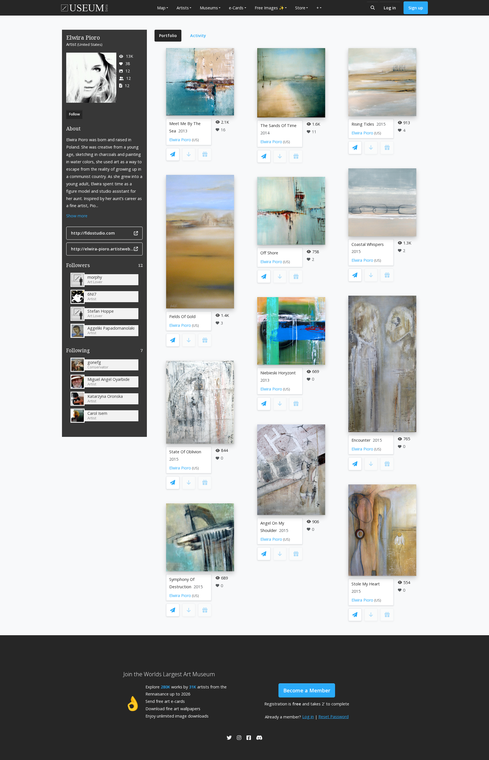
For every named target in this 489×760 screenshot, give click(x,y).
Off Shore (269, 253)
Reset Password (333, 716)
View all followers (105, 266)
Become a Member (306, 690)
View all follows (104, 351)
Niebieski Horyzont (278, 372)
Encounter (360, 440)
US (195, 140)
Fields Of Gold (182, 316)
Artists (183, 7)
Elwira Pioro (180, 139)
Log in (390, 7)
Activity (198, 35)
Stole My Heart (365, 584)
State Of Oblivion (185, 451)
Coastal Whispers (367, 244)
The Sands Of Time (278, 125)
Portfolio (168, 35)
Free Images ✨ (269, 7)
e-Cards (236, 7)
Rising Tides (362, 124)
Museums (209, 7)
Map (161, 7)
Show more (76, 215)
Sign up (415, 7)
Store (300, 7)
